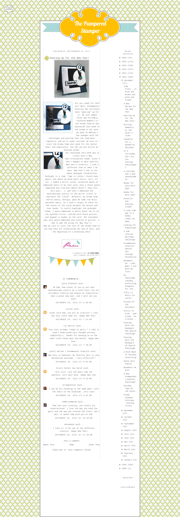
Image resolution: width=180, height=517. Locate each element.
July (127, 434)
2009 (125, 469)
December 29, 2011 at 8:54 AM (74, 379)
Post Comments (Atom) (79, 450)
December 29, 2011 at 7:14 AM (74, 320)
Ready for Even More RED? (129, 186)
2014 (125, 66)
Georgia (66, 200)
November (128, 411)
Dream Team (85, 124)
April (127, 446)
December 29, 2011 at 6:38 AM (74, 303)
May (126, 442)
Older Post (94, 445)
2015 (125, 62)
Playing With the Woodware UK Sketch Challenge (129, 342)
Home (71, 445)
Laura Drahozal (69, 284)
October (128, 417)
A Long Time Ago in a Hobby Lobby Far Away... (130, 216)
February (128, 453)
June (127, 438)
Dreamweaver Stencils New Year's (89, 255)
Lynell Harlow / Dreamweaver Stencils (69, 351)
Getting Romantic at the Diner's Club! (129, 130)
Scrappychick (69, 385)
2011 (125, 77)
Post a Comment (72, 441)
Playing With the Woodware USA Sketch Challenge (130, 328)
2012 (125, 73)
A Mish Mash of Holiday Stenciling (130, 355)
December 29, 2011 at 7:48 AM (74, 345)
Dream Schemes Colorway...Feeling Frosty (130, 400)
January (128, 460)
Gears (56, 185)
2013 (125, 69)
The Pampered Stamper (90, 27)
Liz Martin (69, 326)
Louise (69, 309)
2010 (125, 465)
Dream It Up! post (88, 130)
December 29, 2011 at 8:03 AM (74, 362)
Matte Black (81, 211)
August (128, 430)
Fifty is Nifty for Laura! (129, 295)
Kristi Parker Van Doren (69, 368)
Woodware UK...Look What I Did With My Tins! (130, 266)
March (127, 450)
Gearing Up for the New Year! (129, 118)
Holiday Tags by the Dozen (129, 388)
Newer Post (49, 445)
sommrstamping (69, 402)
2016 (125, 58)
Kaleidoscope (53, 194)
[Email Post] (88, 253)
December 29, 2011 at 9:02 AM (74, 395)
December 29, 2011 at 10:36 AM (74, 418)
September (129, 424)
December (128, 80)
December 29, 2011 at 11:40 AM (74, 435)
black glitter (89, 214)
